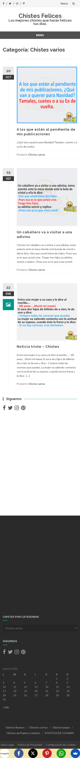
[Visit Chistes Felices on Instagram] (17, 408)
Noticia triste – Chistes (38, 346)
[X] (33, 753)
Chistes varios (36, 154)
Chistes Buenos (15, 727)
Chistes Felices (40, 15)
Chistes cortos (38, 727)
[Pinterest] (47, 753)
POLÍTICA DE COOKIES (59, 733)
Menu (64, 3)
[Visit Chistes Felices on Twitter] (10, 408)
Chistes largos (61, 727)
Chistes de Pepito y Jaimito (23, 733)
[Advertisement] (40, 463)
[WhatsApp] (61, 753)
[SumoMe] (75, 753)
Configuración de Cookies (61, 744)
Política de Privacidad (29, 744)
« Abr (6, 707)
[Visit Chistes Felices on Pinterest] (23, 408)
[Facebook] (18, 753)
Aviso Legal (7, 744)
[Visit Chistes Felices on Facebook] (4, 408)
